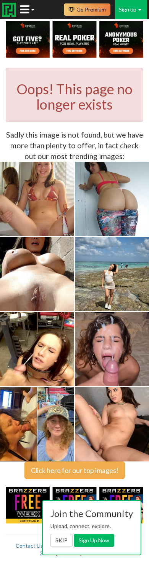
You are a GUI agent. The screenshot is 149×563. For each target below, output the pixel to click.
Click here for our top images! (74, 470)
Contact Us (29, 545)
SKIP (61, 540)
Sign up (128, 9)
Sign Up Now (94, 540)
